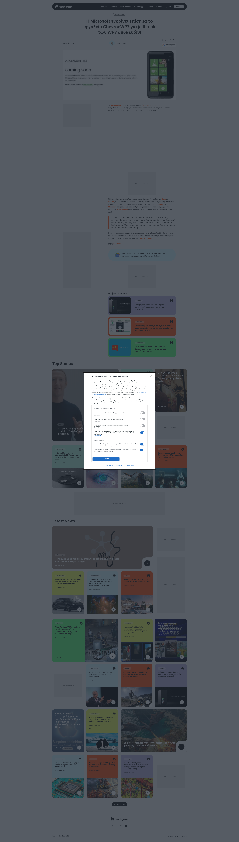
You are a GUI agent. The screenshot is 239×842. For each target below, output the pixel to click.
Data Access (119, 465)
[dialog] (119, 421)
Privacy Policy (130, 465)
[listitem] (119, 409)
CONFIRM (106, 459)
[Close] (152, 376)
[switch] (142, 412)
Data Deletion (109, 465)
